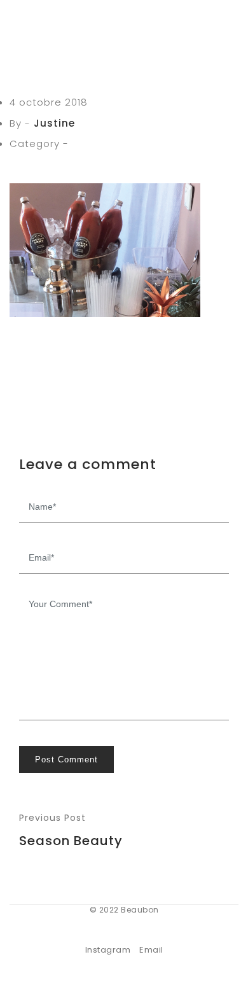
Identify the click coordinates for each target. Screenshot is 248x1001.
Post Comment (66, 759)
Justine (54, 123)
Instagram (108, 950)
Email (151, 950)
